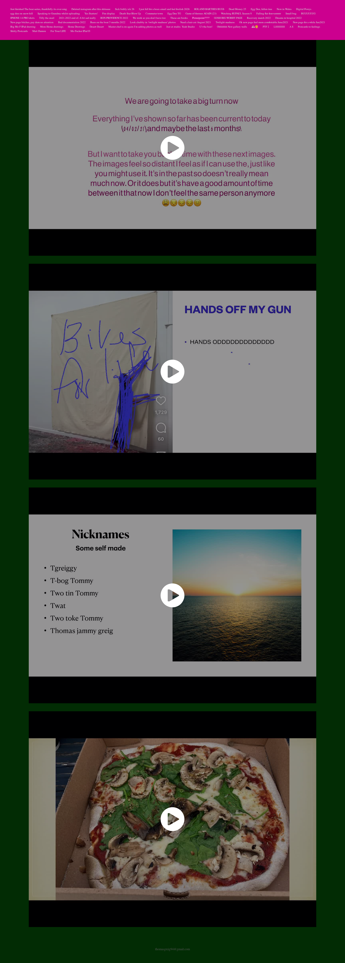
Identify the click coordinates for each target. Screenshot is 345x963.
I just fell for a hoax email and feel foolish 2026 (164, 9)
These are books (179, 18)
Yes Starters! (91, 13)
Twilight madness (225, 22)
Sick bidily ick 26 (124, 9)
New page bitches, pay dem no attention (32, 22)
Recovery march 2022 (259, 18)
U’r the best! (205, 26)
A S (291, 26)
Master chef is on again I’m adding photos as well (135, 26)
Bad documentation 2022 (72, 22)
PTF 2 (266, 26)
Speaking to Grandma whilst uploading (59, 13)
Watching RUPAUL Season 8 (236, 13)
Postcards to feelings (309, 26)
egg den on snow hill (21, 13)
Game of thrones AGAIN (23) (200, 13)
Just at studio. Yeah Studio (180, 26)
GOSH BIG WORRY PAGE (228, 18)
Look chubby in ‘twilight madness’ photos (153, 22)
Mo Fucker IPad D (80, 31)
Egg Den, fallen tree (261, 9)
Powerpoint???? (200, 18)
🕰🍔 (255, 26)
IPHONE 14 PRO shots (22, 18)
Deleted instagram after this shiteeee (90, 9)
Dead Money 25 (237, 9)
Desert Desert (97, 26)
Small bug (291, 13)
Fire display (108, 13)
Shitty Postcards (19, 31)
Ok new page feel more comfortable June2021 (263, 22)
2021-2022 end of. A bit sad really (77, 18)
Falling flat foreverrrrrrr (268, 13)
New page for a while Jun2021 (309, 22)
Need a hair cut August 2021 (195, 22)
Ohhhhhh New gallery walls (232, 26)
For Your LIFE (58, 31)
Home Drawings (76, 26)
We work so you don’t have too (149, 18)
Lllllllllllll (279, 26)
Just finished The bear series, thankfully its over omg (38, 9)
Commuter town (154, 13)
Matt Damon (39, 31)
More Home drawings (51, 26)
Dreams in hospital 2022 (288, 18)
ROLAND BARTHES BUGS (209, 9)
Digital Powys (303, 9)
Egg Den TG (174, 13)
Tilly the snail (46, 18)
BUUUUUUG (308, 13)
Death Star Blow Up (130, 13)
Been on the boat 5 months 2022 (107, 22)
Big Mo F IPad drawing (23, 26)
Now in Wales (284, 9)
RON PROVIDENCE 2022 (114, 18)
